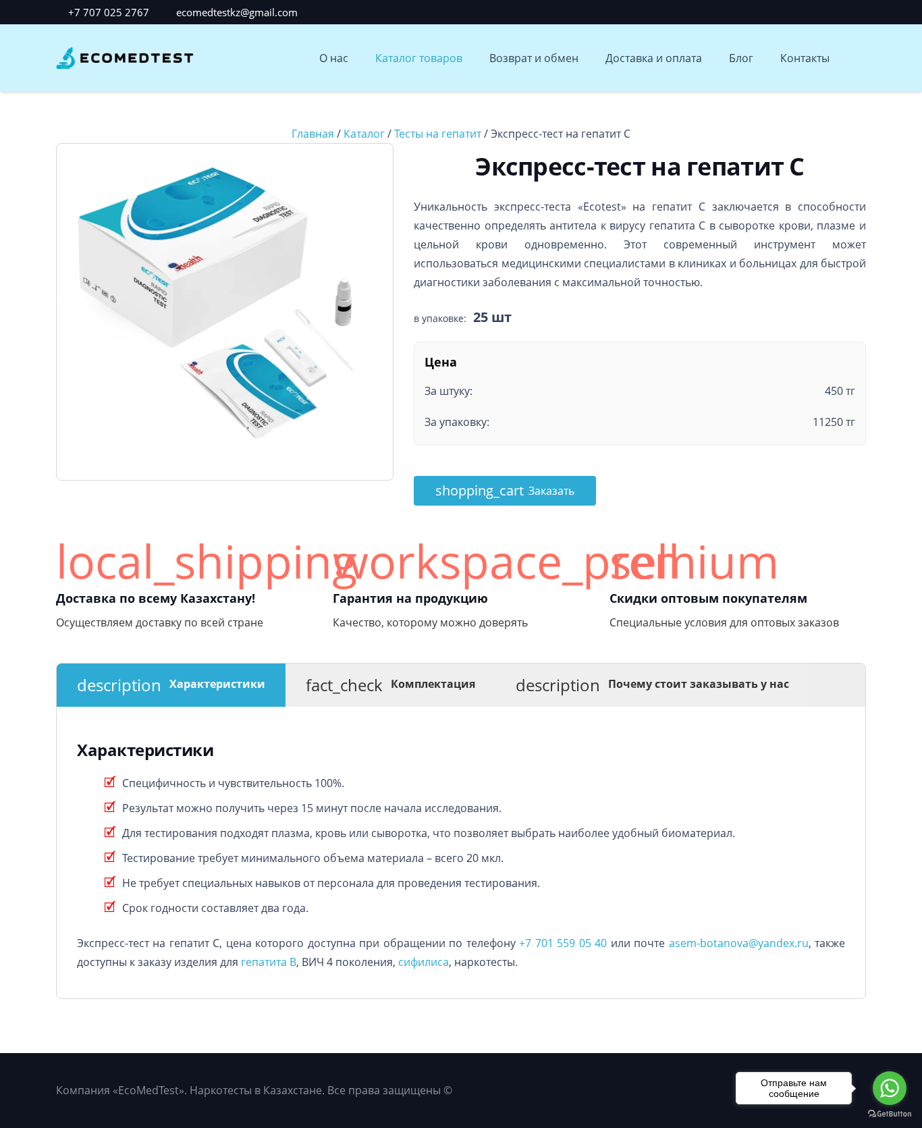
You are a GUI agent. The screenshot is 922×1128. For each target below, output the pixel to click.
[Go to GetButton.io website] (889, 1114)
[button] (858, 58)
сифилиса (423, 962)
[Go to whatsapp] (889, 1088)
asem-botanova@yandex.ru (739, 943)
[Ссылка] (125, 58)
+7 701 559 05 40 (563, 943)
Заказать (504, 490)
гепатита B (268, 962)
